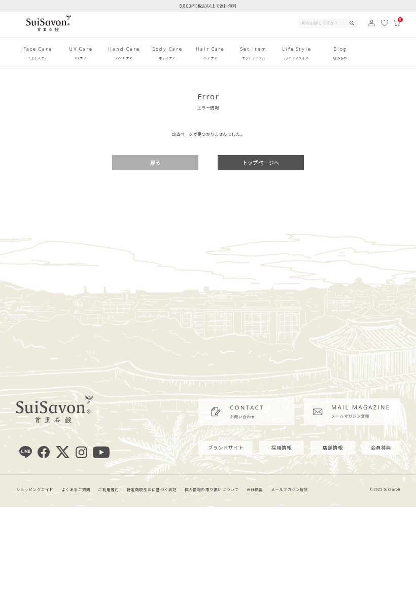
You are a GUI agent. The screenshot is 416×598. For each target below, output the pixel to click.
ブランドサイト (226, 447)
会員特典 (381, 447)
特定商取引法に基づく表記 (152, 489)
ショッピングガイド (35, 489)
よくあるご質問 (76, 489)
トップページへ (261, 162)
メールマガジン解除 (289, 489)
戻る (155, 162)
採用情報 (281, 447)
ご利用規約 (108, 489)
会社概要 (255, 489)
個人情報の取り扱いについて (212, 489)
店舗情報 (333, 447)
